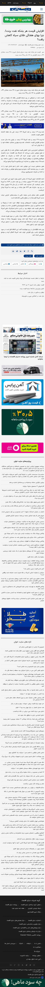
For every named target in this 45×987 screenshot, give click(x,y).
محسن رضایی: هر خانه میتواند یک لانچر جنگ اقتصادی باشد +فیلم (24, 776)
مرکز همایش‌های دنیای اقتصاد (15, 920)
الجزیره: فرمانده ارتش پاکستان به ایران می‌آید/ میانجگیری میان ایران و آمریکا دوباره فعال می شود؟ (23, 726)
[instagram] (34, 965)
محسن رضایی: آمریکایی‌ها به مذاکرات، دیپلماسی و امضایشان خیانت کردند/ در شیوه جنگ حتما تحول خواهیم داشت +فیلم (24, 523)
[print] (13, 251)
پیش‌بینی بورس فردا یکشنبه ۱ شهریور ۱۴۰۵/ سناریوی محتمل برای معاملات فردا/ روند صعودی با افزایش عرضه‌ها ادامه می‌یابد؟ (24, 798)
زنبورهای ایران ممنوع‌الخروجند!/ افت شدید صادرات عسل (27, 731)
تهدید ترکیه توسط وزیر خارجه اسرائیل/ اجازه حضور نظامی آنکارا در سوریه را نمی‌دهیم (24, 662)
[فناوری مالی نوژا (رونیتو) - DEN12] (22, 621)
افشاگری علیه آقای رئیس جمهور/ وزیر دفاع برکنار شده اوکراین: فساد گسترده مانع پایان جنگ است (24, 652)
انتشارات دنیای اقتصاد (34, 920)
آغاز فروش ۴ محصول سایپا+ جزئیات (33, 486)
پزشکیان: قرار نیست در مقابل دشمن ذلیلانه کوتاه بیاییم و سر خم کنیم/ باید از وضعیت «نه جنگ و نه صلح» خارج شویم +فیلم (23, 804)
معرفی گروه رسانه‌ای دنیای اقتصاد (31, 905)
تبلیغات (28, 944)
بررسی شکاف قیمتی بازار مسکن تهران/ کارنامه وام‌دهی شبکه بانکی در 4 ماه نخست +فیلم (23, 748)
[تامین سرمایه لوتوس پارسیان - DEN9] (22, 422)
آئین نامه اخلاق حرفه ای (33, 959)
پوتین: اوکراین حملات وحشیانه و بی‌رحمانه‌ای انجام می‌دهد (26, 482)
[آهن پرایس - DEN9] (22, 392)
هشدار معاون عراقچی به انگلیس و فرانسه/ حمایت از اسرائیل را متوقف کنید (23, 685)
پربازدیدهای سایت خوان (22, 461)
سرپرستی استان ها (10, 944)
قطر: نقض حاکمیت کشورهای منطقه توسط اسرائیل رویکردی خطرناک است (22, 874)
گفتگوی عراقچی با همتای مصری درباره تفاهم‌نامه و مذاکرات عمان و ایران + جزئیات (22, 834)
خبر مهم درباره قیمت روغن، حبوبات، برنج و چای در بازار (27, 704)
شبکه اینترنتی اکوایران (34, 908)
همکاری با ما (37, 947)
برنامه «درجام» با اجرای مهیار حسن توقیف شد (30, 878)
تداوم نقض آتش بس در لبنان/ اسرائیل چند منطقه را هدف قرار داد (24, 670)
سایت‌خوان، (35, 245)
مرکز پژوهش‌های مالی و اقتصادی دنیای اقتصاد (27, 928)
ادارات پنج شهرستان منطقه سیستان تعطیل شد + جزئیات (27, 768)
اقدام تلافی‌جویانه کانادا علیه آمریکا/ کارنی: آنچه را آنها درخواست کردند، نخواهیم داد (23, 844)
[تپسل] (2, 124)
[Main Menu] (42, 9)
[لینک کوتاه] (32, 251)
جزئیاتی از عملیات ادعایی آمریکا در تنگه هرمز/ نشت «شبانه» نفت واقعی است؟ (23, 574)
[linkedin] (20, 251)
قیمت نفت (39, 256)
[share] (18, 965)
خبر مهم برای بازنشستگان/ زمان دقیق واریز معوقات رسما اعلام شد (24, 680)
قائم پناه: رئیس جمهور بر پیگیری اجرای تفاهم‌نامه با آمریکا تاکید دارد (24, 657)
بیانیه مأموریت (24, 956)
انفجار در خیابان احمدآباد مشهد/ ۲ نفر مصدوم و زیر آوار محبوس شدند (23, 512)
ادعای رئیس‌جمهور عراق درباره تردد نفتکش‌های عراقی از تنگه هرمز (24, 502)
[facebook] (28, 251)
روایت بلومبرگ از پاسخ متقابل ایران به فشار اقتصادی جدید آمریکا (24, 743)
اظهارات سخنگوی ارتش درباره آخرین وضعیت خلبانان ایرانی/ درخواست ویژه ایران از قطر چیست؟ (23, 546)
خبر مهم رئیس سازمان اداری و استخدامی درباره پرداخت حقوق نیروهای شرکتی (23, 600)
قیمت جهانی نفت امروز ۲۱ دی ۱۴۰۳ (33, 285)
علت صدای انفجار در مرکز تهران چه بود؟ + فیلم (30, 708)
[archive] (11, 965)
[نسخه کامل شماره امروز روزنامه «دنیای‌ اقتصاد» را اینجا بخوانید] (22, 339)
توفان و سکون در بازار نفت (36, 292)
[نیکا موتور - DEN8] (22, 370)
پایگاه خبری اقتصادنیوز (34, 912)
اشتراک (21, 944)
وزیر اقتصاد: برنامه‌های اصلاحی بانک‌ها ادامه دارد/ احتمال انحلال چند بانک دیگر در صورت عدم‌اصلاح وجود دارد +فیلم (23, 869)
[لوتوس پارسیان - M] (22, 982)
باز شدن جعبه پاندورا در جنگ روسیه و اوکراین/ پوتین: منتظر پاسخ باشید (22, 690)
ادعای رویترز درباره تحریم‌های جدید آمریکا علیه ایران (29, 882)
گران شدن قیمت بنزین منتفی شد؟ (34, 569)
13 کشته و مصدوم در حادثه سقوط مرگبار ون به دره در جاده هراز (24, 772)
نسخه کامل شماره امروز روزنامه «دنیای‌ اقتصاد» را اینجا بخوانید (23, 358)
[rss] (22, 965)
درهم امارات (9, 3)
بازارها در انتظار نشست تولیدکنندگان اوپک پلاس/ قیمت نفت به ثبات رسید (24, 279)
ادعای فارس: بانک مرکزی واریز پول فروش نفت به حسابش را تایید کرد (23, 537)
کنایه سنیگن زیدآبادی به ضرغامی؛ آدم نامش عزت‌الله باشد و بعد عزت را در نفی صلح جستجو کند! (22, 507)
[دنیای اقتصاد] (20, 9)
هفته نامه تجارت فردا (18, 908)
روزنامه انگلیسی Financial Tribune (30, 935)
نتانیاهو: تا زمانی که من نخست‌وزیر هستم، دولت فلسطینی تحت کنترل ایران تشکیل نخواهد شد (23, 816)
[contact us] (14, 965)
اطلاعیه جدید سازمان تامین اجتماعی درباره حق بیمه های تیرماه (25, 780)
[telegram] (17, 251)
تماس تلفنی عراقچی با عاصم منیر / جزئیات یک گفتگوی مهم (26, 753)
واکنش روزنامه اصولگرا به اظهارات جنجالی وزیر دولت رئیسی (26, 541)
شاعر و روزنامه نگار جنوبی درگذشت (33, 784)
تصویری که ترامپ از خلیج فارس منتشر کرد (31, 647)
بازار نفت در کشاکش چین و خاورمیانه (33, 296)
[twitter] (24, 251)
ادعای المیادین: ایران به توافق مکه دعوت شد (31, 715)
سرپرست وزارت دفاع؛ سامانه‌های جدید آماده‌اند (30, 839)
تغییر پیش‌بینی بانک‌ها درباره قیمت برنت (32, 289)
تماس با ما (37, 944)
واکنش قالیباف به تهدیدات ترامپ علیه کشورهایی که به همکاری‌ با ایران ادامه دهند (23, 588)
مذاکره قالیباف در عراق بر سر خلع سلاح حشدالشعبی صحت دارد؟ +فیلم (23, 788)
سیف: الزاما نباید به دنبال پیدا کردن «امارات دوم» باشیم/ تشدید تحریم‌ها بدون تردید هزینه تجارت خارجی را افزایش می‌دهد (23, 491)
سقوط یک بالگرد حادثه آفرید (35, 557)
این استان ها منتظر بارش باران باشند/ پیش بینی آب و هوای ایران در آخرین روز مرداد (24, 497)
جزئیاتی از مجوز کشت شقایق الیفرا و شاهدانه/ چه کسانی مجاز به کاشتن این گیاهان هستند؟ (22, 594)
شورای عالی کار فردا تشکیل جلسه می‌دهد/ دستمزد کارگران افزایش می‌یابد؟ (25, 517)
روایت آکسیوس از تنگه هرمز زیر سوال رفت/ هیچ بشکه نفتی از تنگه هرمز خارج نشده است (24, 792)
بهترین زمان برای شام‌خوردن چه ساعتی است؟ (30, 667)
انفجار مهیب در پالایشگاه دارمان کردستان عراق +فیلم (28, 849)
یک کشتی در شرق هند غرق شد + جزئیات (32, 694)
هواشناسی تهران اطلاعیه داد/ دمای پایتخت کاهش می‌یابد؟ (26, 821)
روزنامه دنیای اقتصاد (11, 905)
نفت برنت (28, 256)
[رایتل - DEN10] (22, 448)
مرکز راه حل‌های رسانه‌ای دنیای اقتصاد (30, 931)
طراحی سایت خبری (36, 977)
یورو (28, 3)
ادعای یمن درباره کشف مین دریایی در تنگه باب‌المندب (28, 711)
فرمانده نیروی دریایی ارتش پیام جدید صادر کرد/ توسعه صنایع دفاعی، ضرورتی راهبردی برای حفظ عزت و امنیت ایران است (23, 529)
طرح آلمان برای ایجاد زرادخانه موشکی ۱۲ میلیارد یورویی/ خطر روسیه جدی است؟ (23, 720)
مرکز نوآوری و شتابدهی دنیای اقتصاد (30, 924)
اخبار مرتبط (22, 273)
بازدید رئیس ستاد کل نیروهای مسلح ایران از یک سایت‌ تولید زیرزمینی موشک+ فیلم (23, 552)
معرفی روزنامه (36, 956)
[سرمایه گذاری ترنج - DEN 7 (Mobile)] (22, 19)
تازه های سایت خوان (22, 641)
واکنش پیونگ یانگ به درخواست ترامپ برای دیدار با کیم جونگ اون (24, 534)
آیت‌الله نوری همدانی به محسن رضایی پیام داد (30, 853)
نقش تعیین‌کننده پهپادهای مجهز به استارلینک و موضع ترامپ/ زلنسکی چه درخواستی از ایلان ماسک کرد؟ (23, 675)
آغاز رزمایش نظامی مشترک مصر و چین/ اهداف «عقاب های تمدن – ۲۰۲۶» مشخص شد (24, 699)
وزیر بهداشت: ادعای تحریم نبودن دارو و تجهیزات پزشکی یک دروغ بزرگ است (23, 757)
